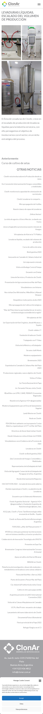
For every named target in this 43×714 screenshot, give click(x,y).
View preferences (21, 709)
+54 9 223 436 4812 (21, 668)
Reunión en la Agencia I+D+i (20, 401)
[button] (40, 681)
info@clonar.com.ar (21, 672)
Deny (21, 704)
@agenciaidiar (36, 401)
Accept (21, 698)
